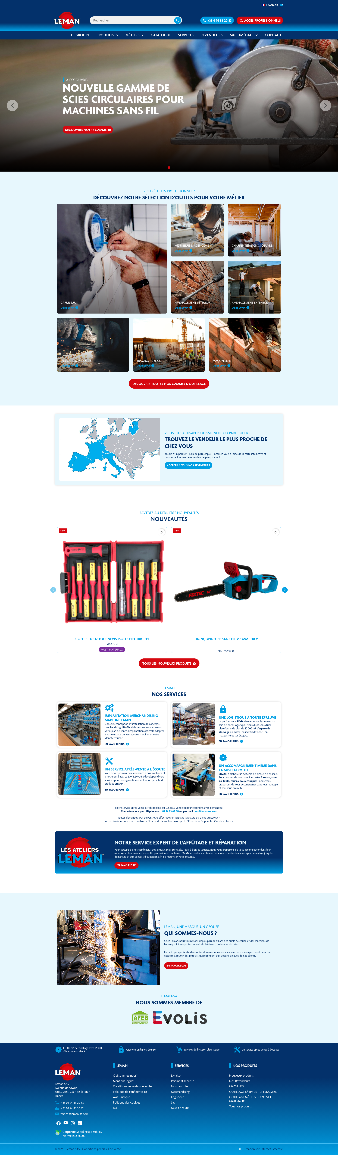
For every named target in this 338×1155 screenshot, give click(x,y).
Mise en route (180, 1108)
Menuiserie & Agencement (194, 248)
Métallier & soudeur (76, 363)
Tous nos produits (240, 1106)
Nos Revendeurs (239, 1081)
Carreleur (68, 305)
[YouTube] (66, 1123)
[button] (217, 20)
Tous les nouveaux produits (169, 663)
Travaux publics (149, 363)
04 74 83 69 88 (170, 811)
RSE (115, 1108)
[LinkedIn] (80, 1123)
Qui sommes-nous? (125, 1075)
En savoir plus (114, 744)
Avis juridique (121, 1097)
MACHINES (236, 1086)
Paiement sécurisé (182, 1081)
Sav (173, 1102)
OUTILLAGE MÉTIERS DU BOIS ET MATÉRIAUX (250, 1099)
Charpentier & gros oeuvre (252, 248)
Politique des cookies (126, 1102)
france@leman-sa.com (75, 1114)
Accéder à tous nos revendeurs (188, 465)
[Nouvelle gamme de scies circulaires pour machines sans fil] (169, 167)
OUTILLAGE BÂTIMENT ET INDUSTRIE (253, 1092)
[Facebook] (58, 1123)
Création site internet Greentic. (263, 1149)
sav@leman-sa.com (206, 811)
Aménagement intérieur (192, 305)
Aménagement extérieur (250, 305)
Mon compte (179, 1086)
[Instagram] (73, 1123)
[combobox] (271, 5)
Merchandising (180, 1092)
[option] (169, 105)
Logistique (177, 1097)
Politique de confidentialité (130, 1092)
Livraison (176, 1075)
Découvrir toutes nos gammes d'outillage (169, 384)
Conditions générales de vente (132, 1086)
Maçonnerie (222, 363)
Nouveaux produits (241, 1075)
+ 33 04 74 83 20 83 (72, 1102)
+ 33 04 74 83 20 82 (72, 1108)
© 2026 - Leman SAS (67, 1149)
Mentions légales (123, 1081)
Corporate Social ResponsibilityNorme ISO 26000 (82, 1134)
